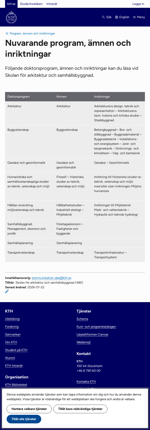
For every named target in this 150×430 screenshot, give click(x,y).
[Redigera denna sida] (7, 291)
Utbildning (12, 319)
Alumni (10, 358)
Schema (82, 319)
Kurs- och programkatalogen (96, 326)
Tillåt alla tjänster (24, 419)
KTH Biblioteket (16, 385)
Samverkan (13, 334)
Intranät (51, 4)
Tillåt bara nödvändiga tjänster (80, 409)
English (124, 17)
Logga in (138, 4)
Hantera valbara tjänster (29, 409)
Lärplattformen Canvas (92, 334)
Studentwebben (31, 4)
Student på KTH (16, 350)
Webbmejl (84, 342)
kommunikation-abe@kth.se (51, 278)
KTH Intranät (14, 365)
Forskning (12, 326)
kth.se (11, 4)
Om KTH (11, 342)
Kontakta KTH (86, 381)
